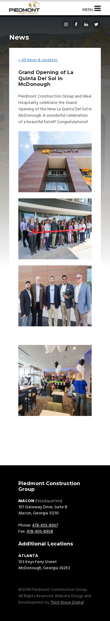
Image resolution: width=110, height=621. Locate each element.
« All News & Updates (37, 60)
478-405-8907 (45, 525)
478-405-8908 (40, 531)
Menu (88, 9)
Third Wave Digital (67, 602)
